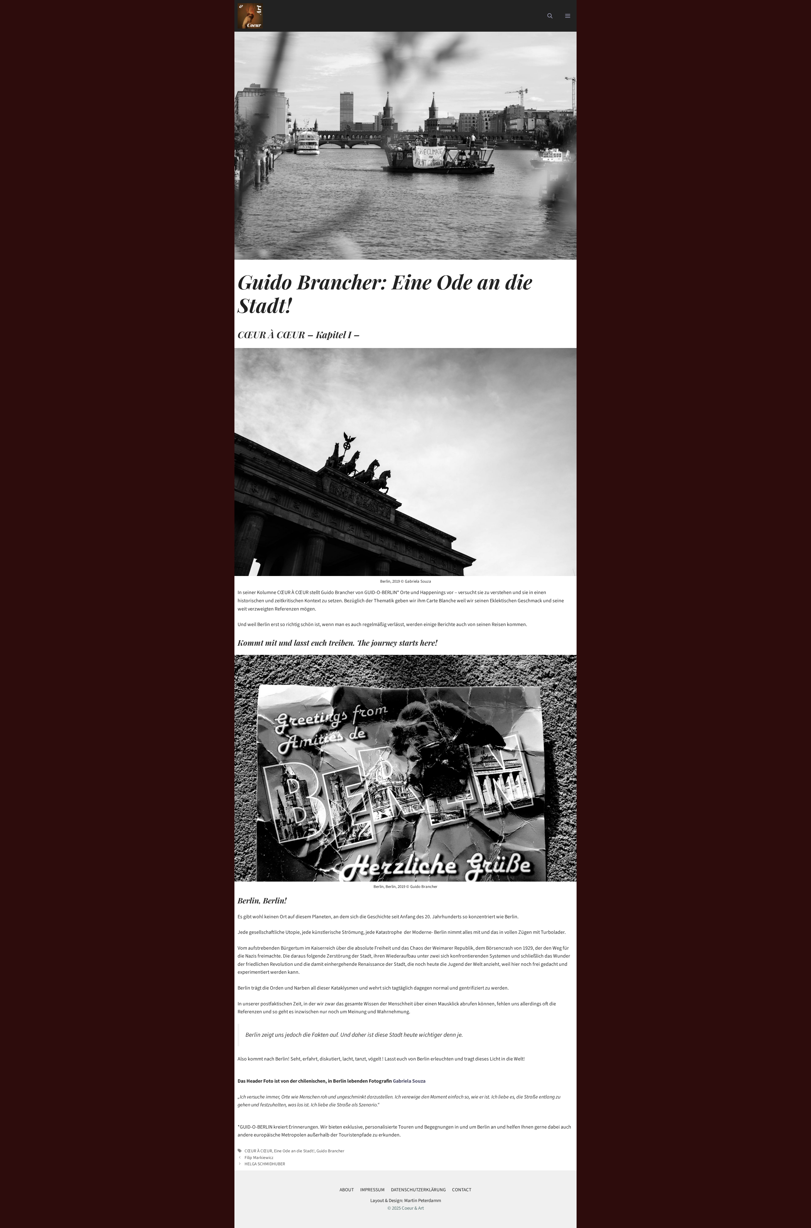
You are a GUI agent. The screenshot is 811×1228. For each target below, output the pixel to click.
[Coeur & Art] (250, 16)
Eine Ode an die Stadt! (294, 1151)
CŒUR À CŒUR (258, 1151)
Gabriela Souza (409, 1081)
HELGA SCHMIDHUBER (265, 1164)
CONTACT (461, 1190)
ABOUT (347, 1190)
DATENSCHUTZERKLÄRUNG (418, 1190)
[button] (550, 16)
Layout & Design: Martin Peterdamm (405, 1200)
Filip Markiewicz (259, 1158)
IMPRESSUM (372, 1190)
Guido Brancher (330, 1151)
